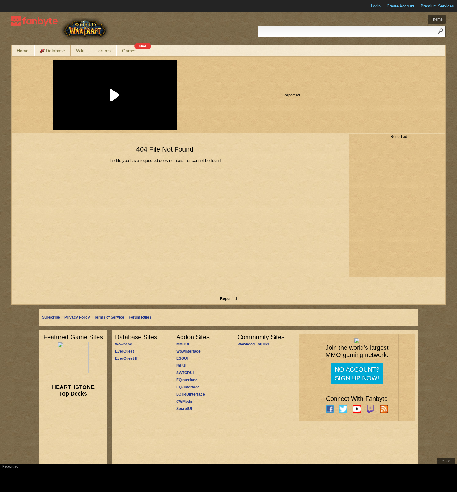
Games (132, 49)
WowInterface (188, 351)
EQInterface (186, 380)
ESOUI (182, 358)
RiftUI (181, 365)
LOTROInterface (190, 394)
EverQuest (124, 351)
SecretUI (184, 408)
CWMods (184, 401)
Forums (103, 50)
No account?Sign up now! (357, 374)
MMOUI (182, 344)
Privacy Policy (77, 317)
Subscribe (51, 317)
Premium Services (437, 6)
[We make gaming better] (20, 6)
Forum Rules (140, 317)
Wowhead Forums (253, 344)
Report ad (291, 95)
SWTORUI (185, 373)
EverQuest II (126, 358)
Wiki (80, 50)
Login (376, 6)
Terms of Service (109, 317)
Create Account (400, 6)
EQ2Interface (188, 387)
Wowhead (123, 344)
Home (23, 50)
